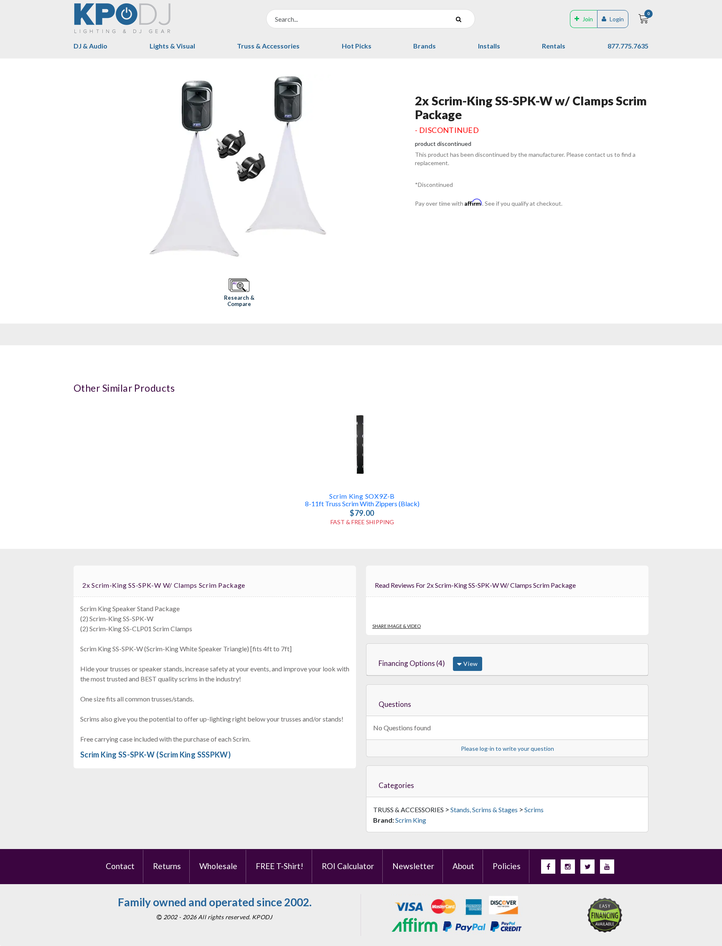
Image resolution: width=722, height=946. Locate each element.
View (470, 663)
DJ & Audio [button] (90, 46)
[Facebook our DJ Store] (548, 866)
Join (587, 19)
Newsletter (413, 866)
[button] (239, 293)
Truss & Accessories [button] (268, 46)
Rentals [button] (553, 46)
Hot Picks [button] (356, 46)
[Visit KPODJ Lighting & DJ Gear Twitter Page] (587, 866)
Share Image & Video (396, 626)
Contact (120, 866)
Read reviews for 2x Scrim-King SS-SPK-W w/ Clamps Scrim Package (475, 585)
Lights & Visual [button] (172, 46)
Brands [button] (424, 46)
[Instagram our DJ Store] (568, 866)
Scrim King (410, 820)
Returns (167, 866)
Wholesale (218, 866)
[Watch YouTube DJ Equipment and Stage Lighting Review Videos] (607, 866)
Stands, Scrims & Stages (484, 809)
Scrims (534, 809)
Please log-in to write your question (507, 748)
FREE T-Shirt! (279, 866)
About (463, 866)
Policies (507, 866)
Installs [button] (489, 46)
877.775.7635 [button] (628, 46)
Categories (396, 785)
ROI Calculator (348, 866)
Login (617, 19)
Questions (395, 704)
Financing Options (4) (412, 663)
